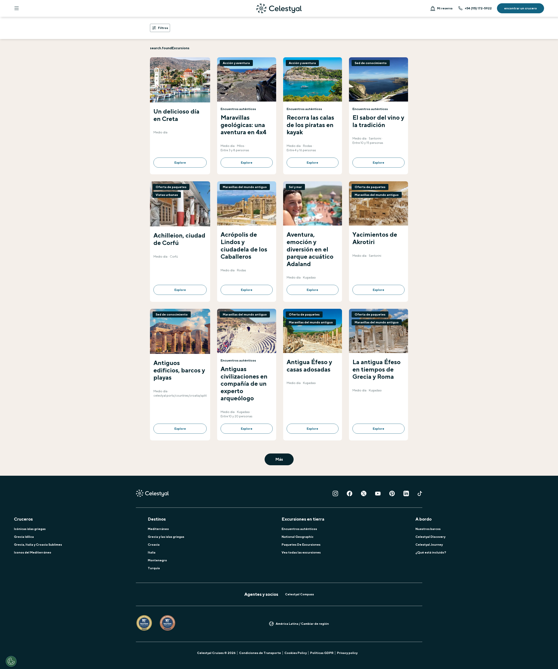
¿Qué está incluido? (430, 552)
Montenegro (157, 560)
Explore (180, 162)
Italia (151, 552)
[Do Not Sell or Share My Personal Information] (11, 661)
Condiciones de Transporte (260, 653)
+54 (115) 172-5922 (478, 8)
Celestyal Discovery (430, 536)
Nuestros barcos (428, 529)
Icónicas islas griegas (30, 529)
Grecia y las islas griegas (166, 536)
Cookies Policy (295, 653)
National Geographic (297, 536)
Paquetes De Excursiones (301, 544)
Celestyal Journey (429, 544)
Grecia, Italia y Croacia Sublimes (38, 544)
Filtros (163, 28)
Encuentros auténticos (299, 529)
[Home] (279, 8)
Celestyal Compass (299, 594)
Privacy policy (347, 653)
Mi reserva (445, 8)
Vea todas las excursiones (301, 552)
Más (279, 459)
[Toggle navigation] (16, 8)
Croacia (154, 544)
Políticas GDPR (321, 653)
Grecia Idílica (24, 536)
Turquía (154, 568)
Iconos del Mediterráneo (32, 552)
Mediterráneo (158, 529)
